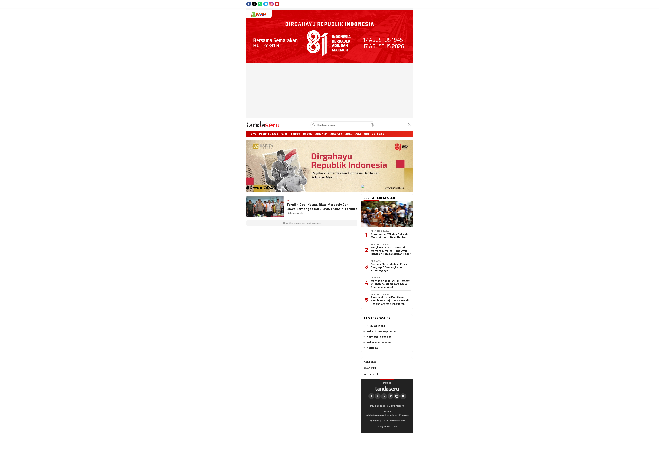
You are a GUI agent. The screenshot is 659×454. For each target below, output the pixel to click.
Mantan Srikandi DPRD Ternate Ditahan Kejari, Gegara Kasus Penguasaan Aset (390, 283)
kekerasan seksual (379, 342)
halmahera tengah (379, 336)
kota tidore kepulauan (382, 331)
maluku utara (376, 325)
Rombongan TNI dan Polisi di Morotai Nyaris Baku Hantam (389, 236)
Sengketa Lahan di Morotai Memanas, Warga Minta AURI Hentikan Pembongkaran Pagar (391, 250)
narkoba (372, 348)
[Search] (372, 125)
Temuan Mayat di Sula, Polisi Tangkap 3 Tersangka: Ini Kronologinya (389, 267)
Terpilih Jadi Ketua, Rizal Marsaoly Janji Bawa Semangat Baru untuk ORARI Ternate (322, 207)
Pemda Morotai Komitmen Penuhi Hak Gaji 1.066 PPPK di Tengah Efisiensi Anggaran (390, 300)
